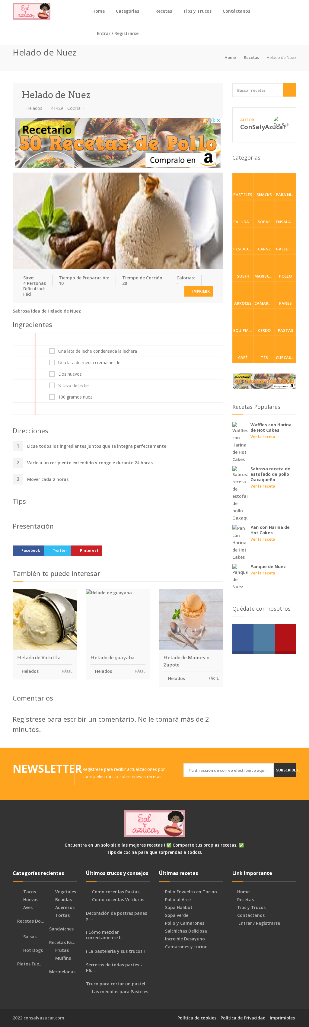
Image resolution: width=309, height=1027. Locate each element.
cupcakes (286, 357)
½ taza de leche (73, 385)
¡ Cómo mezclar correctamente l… (105, 935)
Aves (27, 907)
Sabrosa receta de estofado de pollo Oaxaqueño (270, 474)
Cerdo (264, 330)
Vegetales (65, 892)
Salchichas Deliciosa (186, 931)
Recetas (163, 11)
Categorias (127, 11)
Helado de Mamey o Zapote (186, 661)
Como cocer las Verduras (118, 899)
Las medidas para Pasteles (120, 991)
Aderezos (64, 907)
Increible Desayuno (185, 939)
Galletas (286, 249)
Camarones (264, 303)
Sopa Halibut (179, 907)
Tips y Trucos (197, 11)
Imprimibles (282, 1018)
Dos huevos (70, 374)
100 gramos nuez (75, 397)
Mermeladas (61, 972)
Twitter (60, 550)
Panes (285, 303)
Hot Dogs (32, 950)
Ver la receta (262, 436)
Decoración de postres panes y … (116, 916)
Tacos (29, 892)
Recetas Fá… (61, 942)
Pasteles (242, 194)
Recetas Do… (30, 921)
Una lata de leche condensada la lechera (97, 351)
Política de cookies (196, 1018)
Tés (264, 357)
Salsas (29, 937)
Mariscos (264, 276)
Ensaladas (286, 221)
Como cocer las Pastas (115, 892)
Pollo (285, 276)
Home (98, 11)
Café (242, 357)
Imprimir (200, 291)
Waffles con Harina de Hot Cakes (270, 427)
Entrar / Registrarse (117, 33)
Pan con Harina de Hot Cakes (270, 530)
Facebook (30, 550)
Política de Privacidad (243, 1018)
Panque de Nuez (268, 566)
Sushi (243, 276)
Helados (33, 108)
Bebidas (63, 899)
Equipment (243, 330)
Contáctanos (236, 11)
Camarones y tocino (186, 946)
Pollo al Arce (178, 899)
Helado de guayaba (113, 657)
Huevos (30, 899)
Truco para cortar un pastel (115, 984)
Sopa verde (176, 915)
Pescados (243, 249)
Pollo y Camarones (184, 923)
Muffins (62, 958)
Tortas (62, 915)
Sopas (264, 221)
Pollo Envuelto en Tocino (191, 892)
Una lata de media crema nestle (89, 362)
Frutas (61, 950)
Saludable (243, 221)
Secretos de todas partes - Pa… (114, 967)
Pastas (285, 330)
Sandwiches (61, 929)
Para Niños (286, 194)
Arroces (243, 303)
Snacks (264, 194)
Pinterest (89, 550)
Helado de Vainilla (39, 657)
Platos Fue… (29, 964)
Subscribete (286, 770)
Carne (264, 249)
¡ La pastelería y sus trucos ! (115, 951)
